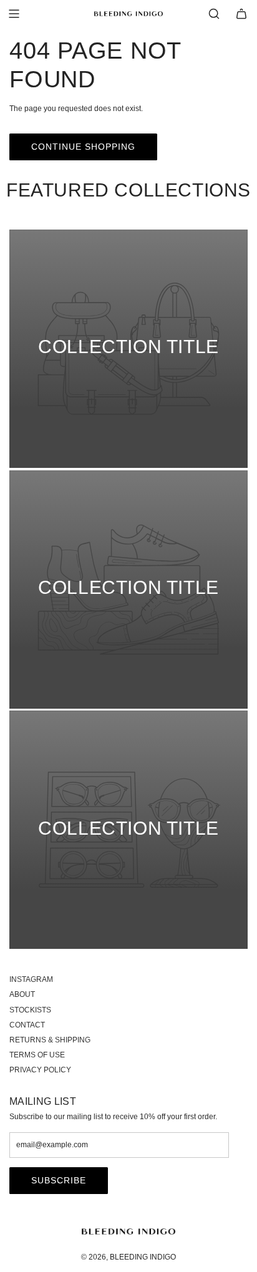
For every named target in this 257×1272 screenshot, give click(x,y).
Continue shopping (83, 147)
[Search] (214, 13)
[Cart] (241, 13)
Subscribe (58, 1180)
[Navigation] (13, 13)
